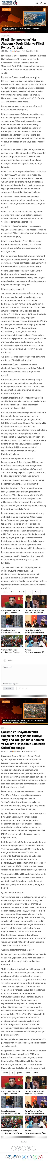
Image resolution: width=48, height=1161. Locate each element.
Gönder (9, 688)
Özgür (37, 592)
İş (12, 1073)
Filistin (5, 592)
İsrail (29, 592)
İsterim (27, 1073)
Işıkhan (19, 1073)
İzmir (36, 1073)
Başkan (5, 1073)
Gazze (13, 592)
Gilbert (21, 592)
